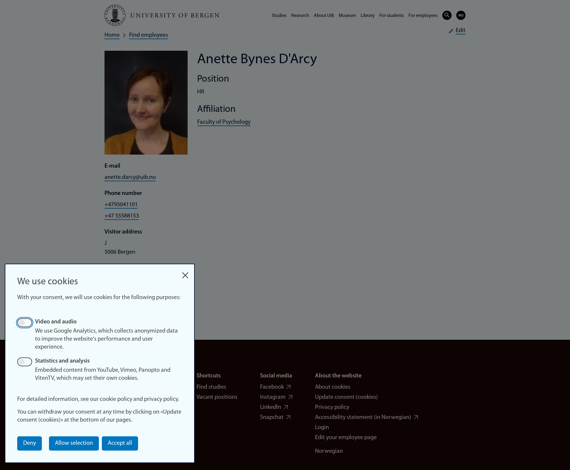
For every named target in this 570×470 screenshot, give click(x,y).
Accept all (120, 443)
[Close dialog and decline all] (185, 272)
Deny (29, 443)
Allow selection (74, 443)
